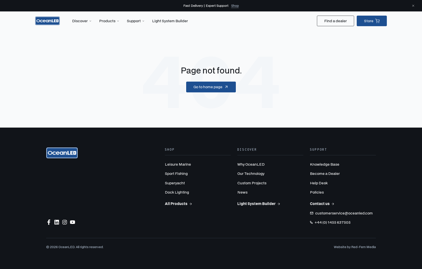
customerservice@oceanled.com (344, 213)
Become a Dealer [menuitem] (325, 173)
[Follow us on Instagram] (64, 222)
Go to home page (207, 87)
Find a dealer (335, 21)
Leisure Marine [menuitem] (178, 164)
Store (368, 21)
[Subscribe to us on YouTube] (72, 222)
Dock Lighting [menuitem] (177, 192)
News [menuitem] (242, 192)
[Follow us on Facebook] (48, 222)
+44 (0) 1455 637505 (333, 222)
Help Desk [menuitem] (319, 183)
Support (134, 21)
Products (107, 21)
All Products (176, 203)
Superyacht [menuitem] (175, 183)
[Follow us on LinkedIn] (56, 222)
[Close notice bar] (413, 6)
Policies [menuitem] (317, 192)
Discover (80, 21)
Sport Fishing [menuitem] (176, 173)
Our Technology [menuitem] (250, 173)
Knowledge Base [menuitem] (324, 164)
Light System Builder (170, 21)
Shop (235, 5)
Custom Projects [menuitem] (251, 183)
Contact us (320, 203)
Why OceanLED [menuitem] (251, 164)
